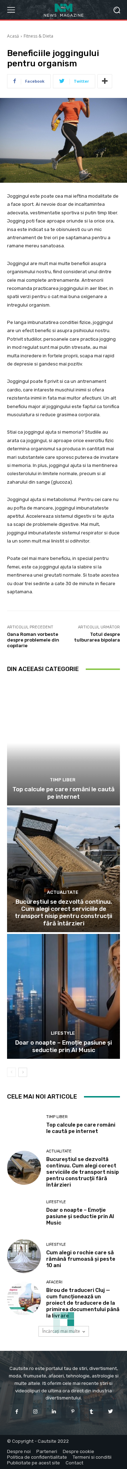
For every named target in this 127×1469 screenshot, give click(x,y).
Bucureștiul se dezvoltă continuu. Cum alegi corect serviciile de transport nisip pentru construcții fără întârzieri (63, 912)
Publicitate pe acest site (33, 1462)
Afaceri (54, 1282)
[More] (104, 81)
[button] (116, 10)
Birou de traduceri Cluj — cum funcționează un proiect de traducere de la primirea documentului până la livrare (83, 1303)
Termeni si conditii (92, 1457)
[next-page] (22, 1072)
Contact (74, 1462)
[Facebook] (16, 1411)
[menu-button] (10, 10)
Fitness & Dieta (38, 36)
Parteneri (46, 1451)
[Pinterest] (73, 1411)
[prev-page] (11, 1072)
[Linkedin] (54, 1411)
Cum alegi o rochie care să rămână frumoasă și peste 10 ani (80, 1259)
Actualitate (62, 892)
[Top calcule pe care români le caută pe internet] (63, 743)
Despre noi (19, 1451)
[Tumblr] (91, 1411)
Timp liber (62, 779)
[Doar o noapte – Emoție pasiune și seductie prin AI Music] (63, 996)
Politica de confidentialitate (37, 1457)
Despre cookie (78, 1451)
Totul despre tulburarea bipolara (97, 637)
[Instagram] (35, 1411)
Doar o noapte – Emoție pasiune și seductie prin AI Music (63, 1046)
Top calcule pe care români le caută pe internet (63, 793)
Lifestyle (63, 1033)
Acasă (13, 36)
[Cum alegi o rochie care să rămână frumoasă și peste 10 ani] (24, 1256)
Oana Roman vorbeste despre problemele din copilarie (33, 640)
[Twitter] (110, 1411)
